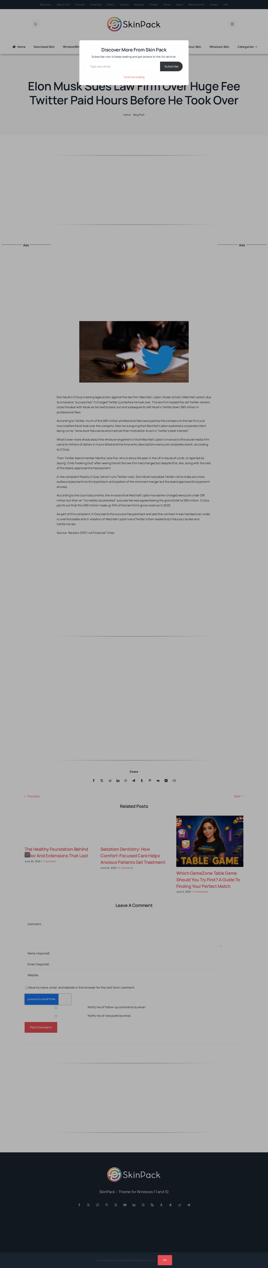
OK (164, 1260)
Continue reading (134, 77)
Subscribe (171, 66)
